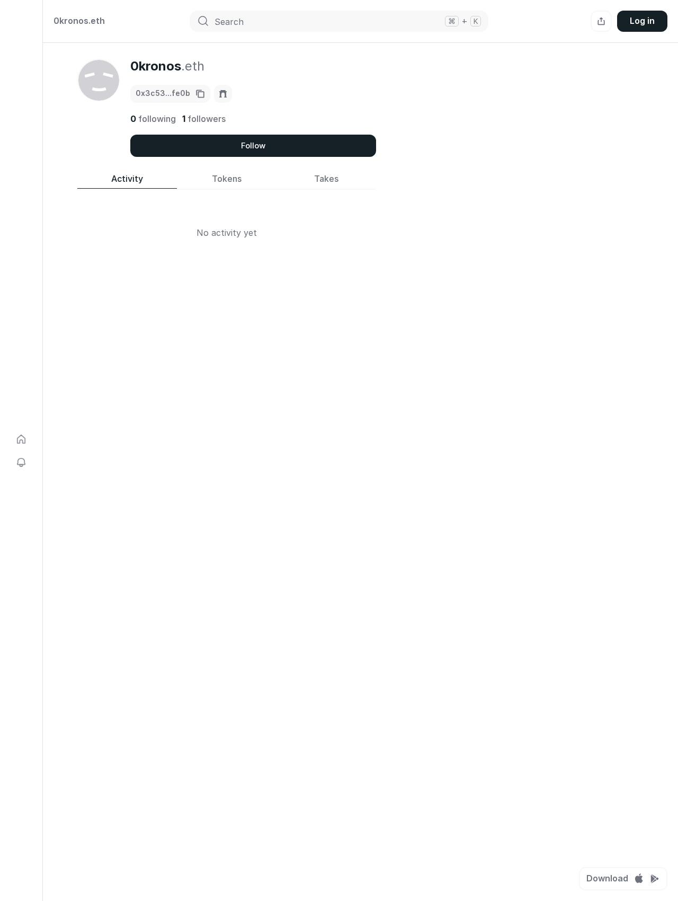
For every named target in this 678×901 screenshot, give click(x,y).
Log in (642, 20)
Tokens (227, 179)
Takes (326, 179)
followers (204, 118)
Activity (127, 179)
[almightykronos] (223, 94)
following (153, 118)
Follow (253, 145)
